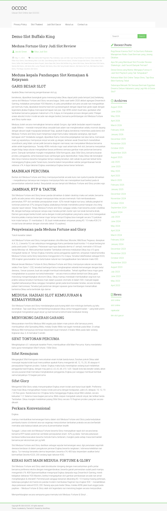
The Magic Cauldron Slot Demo (27, 69)
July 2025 (115, 162)
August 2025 (116, 157)
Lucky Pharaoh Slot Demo (44, 66)
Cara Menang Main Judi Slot (34, 61)
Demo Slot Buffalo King (64, 63)
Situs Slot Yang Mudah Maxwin (64, 66)
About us (69, 24)
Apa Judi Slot (65, 58)
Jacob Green (21, 51)
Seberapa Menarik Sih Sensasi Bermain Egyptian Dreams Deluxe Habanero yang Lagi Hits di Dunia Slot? (133, 88)
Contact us (82, 24)
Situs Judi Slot (40, 51)
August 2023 (116, 267)
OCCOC (19, 8)
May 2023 (115, 281)
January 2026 (117, 134)
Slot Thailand (37, 24)
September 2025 (118, 153)
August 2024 (116, 212)
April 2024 (115, 230)
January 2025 (117, 189)
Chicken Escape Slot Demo (81, 61)
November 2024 (118, 198)
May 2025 (115, 171)
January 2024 (117, 244)
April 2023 (115, 285)
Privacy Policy (20, 24)
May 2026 (115, 116)
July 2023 (115, 271)
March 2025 (116, 180)
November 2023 (118, 253)
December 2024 (118, 194)
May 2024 (115, 226)
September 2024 (118, 207)
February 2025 (117, 185)
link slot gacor (117, 315)
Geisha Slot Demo (18, 66)
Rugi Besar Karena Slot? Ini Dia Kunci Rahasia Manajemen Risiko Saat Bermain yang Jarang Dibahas (131, 54)
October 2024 (117, 203)
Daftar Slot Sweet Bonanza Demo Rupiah (30, 63)
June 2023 (116, 276)
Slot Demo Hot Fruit (82, 66)
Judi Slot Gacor (54, 24)
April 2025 (115, 175)
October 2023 (117, 258)
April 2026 (115, 120)
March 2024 (116, 235)
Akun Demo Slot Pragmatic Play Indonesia (45, 58)
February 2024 (117, 239)
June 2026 (116, 111)
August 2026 (116, 107)
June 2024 (116, 221)
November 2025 (118, 143)
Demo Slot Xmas (78, 63)
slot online (115, 300)
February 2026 (117, 130)
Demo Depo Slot (50, 63)
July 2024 (115, 217)
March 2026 (116, 125)
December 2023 (118, 249)
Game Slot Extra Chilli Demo (94, 63)
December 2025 (118, 139)
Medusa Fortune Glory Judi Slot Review (44, 46)
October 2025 (117, 148)
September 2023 (118, 262)
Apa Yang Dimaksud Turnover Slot (82, 58)
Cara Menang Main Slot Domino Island (58, 61)
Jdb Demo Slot (29, 66)
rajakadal (115, 310)
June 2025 (116, 166)
